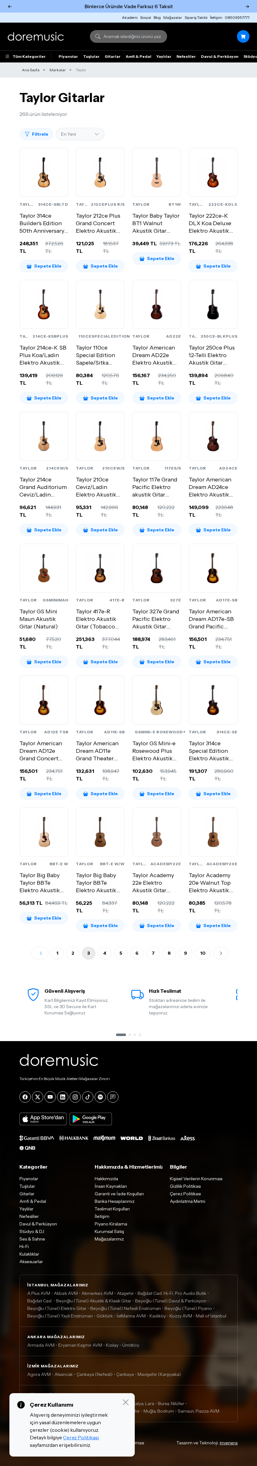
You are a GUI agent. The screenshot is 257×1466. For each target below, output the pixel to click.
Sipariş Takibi (196, 17)
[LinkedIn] (62, 1097)
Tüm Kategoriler (29, 56)
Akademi (130, 17)
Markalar (58, 70)
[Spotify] (100, 1097)
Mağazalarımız (109, 1239)
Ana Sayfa (30, 70)
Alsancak (64, 1374)
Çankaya (125, 1374)
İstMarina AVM (131, 1316)
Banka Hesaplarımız (114, 1201)
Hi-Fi (24, 1246)
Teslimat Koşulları (112, 1209)
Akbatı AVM (66, 1293)
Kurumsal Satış (109, 1231)
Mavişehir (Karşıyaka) (159, 1374)
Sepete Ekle (47, 266)
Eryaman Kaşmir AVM (80, 1345)
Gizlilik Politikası (185, 1186)
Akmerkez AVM (97, 1293)
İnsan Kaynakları (111, 1186)
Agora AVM (39, 1374)
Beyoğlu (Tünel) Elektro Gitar (57, 1308)
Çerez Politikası (185, 1194)
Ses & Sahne (32, 1239)
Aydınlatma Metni (187, 1201)
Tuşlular (91, 56)
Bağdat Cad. (39, 1301)
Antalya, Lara (141, 1403)
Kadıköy (157, 1316)
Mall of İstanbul (211, 1316)
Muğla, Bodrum (159, 1411)
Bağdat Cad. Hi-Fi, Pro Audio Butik (172, 1293)
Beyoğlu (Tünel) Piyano (188, 1308)
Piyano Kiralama (111, 1224)
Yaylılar (163, 56)
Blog (157, 17)
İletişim (216, 17)
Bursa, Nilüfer (171, 1403)
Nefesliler (186, 56)
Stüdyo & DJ (31, 1231)
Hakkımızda (106, 1178)
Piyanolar (68, 56)
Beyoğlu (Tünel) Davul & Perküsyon (170, 1301)
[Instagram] (75, 1097)
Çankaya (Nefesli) (94, 1374)
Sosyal (145, 17)
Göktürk (105, 1316)
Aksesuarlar (31, 1261)
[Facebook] (25, 1097)
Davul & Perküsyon (220, 56)
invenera (229, 1443)
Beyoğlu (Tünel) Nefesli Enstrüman (125, 1308)
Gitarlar (113, 56)
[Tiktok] (87, 1097)
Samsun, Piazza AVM (198, 1411)
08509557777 (237, 17)
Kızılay (112, 1345)
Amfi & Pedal (138, 56)
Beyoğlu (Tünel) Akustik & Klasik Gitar (93, 1301)
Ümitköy (130, 1345)
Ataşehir (125, 1293)
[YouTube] (50, 1097)
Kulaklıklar (29, 1254)
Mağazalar (172, 17)
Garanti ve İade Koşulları (119, 1194)
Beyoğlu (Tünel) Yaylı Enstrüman (60, 1316)
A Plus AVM (38, 1293)
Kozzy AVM (181, 1316)
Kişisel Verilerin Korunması (196, 1178)
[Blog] (112, 1097)
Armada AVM (41, 1345)
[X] (37, 1097)
